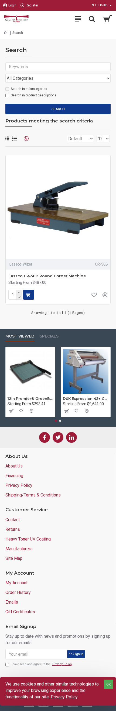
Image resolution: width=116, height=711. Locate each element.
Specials (49, 336)
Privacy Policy (64, 696)
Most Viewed (19, 336)
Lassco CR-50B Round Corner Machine (47, 276)
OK (108, 684)
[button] (56, 421)
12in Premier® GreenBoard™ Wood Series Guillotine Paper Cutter (30, 398)
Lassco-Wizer (20, 264)
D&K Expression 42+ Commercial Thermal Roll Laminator (85, 398)
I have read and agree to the (41, 664)
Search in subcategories (29, 89)
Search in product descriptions (33, 95)
